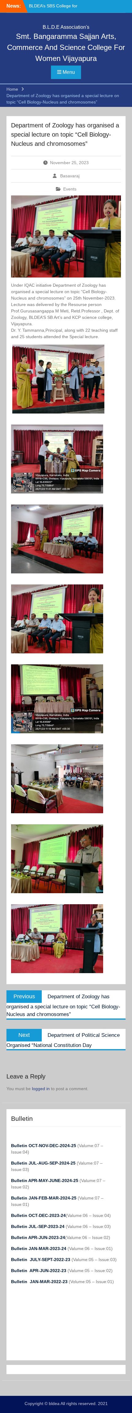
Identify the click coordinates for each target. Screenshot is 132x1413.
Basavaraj (70, 175)
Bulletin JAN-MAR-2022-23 (40, 1281)
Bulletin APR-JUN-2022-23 (39, 1270)
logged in (41, 1088)
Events (69, 189)
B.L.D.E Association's (66, 27)
